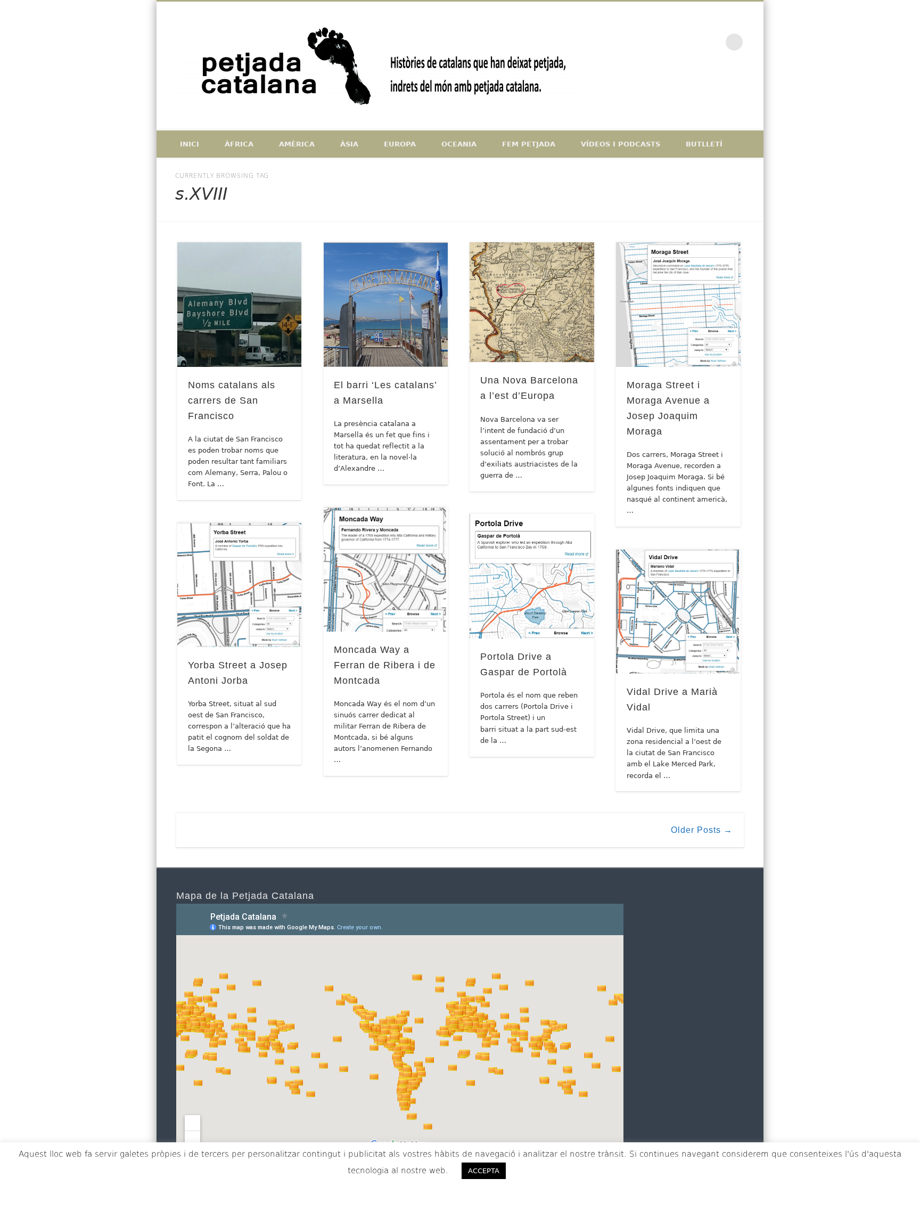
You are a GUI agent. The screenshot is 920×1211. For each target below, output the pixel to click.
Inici (189, 144)
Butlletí (704, 144)
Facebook (667, 42)
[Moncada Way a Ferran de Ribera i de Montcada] (386, 569)
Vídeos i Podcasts (620, 144)
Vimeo (712, 42)
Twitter (690, 42)
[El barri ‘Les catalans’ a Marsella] (386, 304)
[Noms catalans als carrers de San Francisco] (239, 304)
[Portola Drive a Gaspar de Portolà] (532, 576)
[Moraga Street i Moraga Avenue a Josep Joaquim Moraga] (678, 304)
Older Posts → (702, 829)
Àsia (349, 144)
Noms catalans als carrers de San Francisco (231, 400)
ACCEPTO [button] (544, 1170)
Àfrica (239, 144)
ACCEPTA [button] (483, 1171)
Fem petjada (528, 144)
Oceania (459, 144)
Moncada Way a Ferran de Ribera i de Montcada (385, 665)
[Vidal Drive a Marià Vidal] (678, 612)
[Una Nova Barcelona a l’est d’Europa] (532, 302)
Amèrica (297, 144)
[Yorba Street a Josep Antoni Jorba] (239, 584)
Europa (400, 144)
